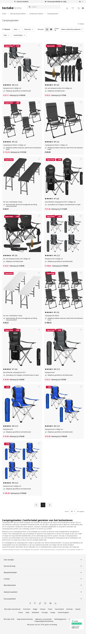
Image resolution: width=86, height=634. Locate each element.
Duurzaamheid (10, 599)
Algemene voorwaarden (43, 619)
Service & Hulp (9, 566)
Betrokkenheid (10, 585)
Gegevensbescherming (25, 619)
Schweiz (42, 609)
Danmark (69, 609)
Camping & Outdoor (36, 14)
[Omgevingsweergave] (51, 29)
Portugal (45, 612)
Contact (7, 579)
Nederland (35, 612)
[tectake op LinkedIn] (55, 603)
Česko (50, 609)
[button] (16, 29)
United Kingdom (63, 612)
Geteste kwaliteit (10, 592)
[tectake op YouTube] (50, 603)
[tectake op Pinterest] (35, 603)
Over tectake (9, 560)
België (35, 609)
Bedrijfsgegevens (60, 619)
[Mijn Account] (67, 8)
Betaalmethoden (10, 572)
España (77, 609)
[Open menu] (83, 7)
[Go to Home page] (12, 7)
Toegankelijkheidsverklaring (43, 621)
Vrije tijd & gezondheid (17, 14)
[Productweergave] (47, 29)
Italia (27, 612)
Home (4, 14)
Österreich (26, 609)
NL (80, 2)
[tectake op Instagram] (45, 603)
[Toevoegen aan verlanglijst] (39, 45)
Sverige (52, 612)
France (20, 612)
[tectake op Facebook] (30, 603)
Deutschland (59, 609)
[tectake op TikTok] (40, 603)
